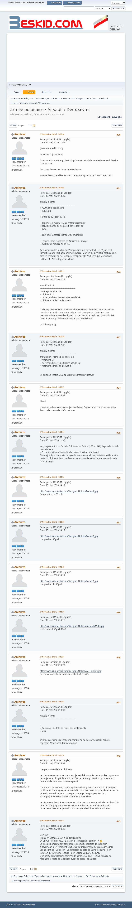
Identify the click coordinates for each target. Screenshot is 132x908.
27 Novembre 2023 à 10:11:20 (52, 612)
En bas (13, 125)
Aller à (75, 886)
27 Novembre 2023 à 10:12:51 (52, 657)
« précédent (103, 117)
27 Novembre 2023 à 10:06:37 (52, 387)
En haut (13, 869)
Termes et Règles (108, 904)
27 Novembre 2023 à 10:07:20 (52, 432)
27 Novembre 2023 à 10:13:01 (52, 701)
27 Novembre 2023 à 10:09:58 (52, 522)
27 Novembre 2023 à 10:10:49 (52, 567)
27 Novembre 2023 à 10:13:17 (52, 820)
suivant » (117, 117)
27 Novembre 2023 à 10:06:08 (52, 187)
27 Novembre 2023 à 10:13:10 (52, 755)
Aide (97, 904)
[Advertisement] (66, 57)
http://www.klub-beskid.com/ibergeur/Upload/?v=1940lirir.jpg (70, 671)
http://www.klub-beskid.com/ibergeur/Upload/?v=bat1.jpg (69, 491)
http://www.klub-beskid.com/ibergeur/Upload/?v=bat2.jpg (69, 536)
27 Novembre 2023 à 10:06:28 (52, 336)
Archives (19, 134)
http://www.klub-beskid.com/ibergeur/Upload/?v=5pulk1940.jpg (72, 626)
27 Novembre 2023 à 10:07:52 (52, 477)
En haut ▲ (121, 904)
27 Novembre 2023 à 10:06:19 (52, 271)
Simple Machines (28, 905)
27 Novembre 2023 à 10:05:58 (52, 134)
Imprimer (117, 125)
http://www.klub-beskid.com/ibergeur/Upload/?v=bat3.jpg (69, 581)
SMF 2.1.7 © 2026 (14, 905)
